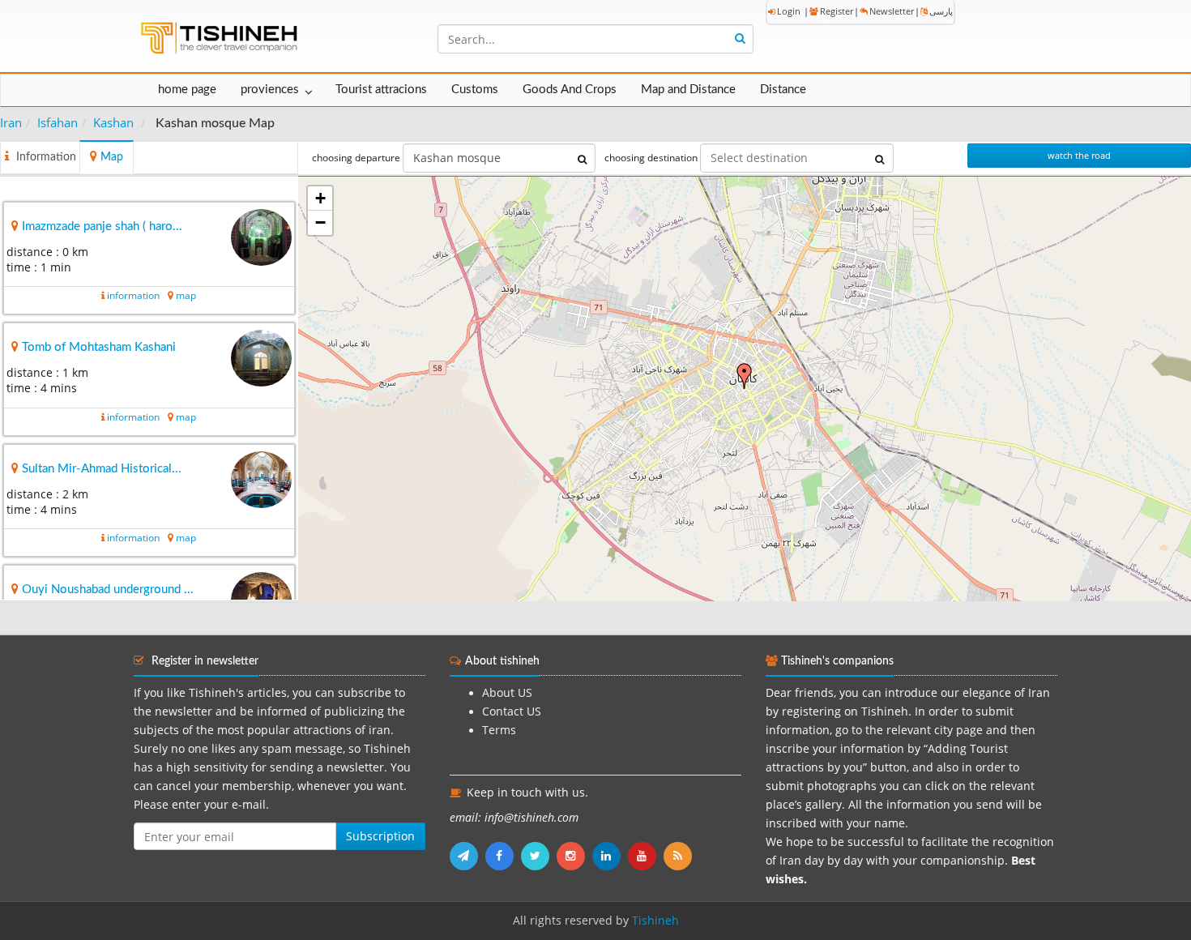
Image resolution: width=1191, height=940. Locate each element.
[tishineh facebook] (503, 855)
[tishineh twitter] (539, 855)
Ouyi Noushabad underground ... (108, 589)
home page (187, 89)
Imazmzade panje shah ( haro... (102, 226)
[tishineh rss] (680, 855)
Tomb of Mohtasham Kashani (99, 347)
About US (507, 693)
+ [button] (320, 198)
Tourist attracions (381, 89)
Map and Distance (688, 89)
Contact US (511, 711)
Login (788, 11)
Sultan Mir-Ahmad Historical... (101, 469)
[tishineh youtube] (646, 855)
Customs (474, 89)
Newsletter (891, 11)
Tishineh (655, 920)
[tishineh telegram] (467, 855)
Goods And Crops (570, 89)
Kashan (113, 122)
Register (836, 11)
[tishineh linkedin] (610, 855)
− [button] (320, 222)
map (186, 295)
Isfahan (57, 122)
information (133, 295)
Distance (783, 89)
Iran (11, 122)
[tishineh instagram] (574, 855)
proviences (270, 89)
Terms (499, 730)
